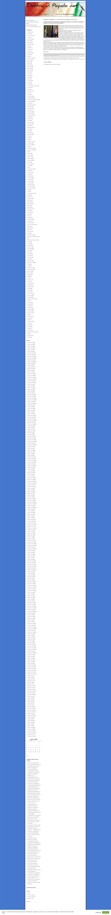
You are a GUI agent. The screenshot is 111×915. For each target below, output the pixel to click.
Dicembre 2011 (30, 647)
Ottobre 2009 (30, 692)
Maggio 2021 (30, 451)
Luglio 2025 (29, 365)
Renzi (28, 272)
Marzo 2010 (29, 684)
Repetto (29, 274)
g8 (27, 151)
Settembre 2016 (30, 548)
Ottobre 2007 (30, 734)
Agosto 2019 (30, 488)
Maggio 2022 (30, 431)
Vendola (29, 326)
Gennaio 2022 (30, 438)
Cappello (29, 75)
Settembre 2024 (30, 382)
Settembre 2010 (30, 673)
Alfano (28, 40)
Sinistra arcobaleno (31, 298)
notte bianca (29, 222)
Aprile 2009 (29, 703)
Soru (28, 300)
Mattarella (29, 203)
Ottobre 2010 (30, 672)
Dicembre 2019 (30, 481)
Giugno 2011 (30, 658)
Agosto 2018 (30, 509)
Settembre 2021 (30, 444)
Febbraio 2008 (30, 727)
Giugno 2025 (30, 366)
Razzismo (29, 267)
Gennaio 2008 (30, 729)
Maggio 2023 (30, 410)
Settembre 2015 (30, 569)
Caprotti (29, 77)
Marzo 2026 (29, 351)
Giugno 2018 (30, 512)
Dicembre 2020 (30, 460)
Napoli (28, 217)
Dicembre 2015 (30, 564)
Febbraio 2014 (30, 602)
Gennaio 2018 (30, 521)
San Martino (29, 285)
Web (28, 333)
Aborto (28, 33)
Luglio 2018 (29, 510)
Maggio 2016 (30, 555)
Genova (29, 155)
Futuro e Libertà (30, 150)
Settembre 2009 (30, 694)
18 (28, 749)
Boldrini (29, 63)
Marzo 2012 (29, 642)
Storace (29, 305)
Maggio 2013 (30, 618)
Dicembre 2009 (30, 689)
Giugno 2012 (30, 637)
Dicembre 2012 (30, 627)
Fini (28, 136)
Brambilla (29, 66)
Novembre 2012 (30, 628)
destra (28, 103)
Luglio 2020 (29, 469)
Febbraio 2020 (30, 477)
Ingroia (28, 174)
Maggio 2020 (30, 472)
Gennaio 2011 (30, 666)
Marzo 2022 (29, 434)
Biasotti (28, 61)
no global (29, 221)
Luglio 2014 (29, 594)
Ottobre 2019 (30, 484)
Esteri (28, 120)
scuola (28, 292)
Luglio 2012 (29, 635)
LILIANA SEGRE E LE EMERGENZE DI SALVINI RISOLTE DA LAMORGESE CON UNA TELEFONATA (64, 59)
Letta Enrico (29, 186)
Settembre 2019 (30, 486)
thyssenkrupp (30, 312)
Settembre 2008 (30, 715)
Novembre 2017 (30, 524)
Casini (28, 84)
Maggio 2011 (30, 659)
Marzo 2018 (29, 517)
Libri (28, 191)
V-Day (28, 323)
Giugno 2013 (30, 616)
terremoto (29, 311)
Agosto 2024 (30, 384)
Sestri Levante (30, 293)
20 (33, 749)
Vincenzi (29, 330)
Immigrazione (30, 169)
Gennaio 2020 (30, 479)
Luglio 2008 (29, 718)
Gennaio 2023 (30, 417)
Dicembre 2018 (30, 502)
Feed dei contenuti (31, 894)
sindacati (29, 297)
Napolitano (29, 219)
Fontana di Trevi (30, 141)
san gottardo (29, 283)
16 (39, 747)
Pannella (29, 231)
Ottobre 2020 (30, 464)
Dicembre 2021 (30, 439)
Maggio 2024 (30, 389)
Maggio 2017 (30, 535)
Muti (28, 215)
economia (29, 111)
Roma (28, 279)
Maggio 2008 (30, 722)
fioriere (28, 137)
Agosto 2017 (30, 529)
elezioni (29, 113)
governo (29, 160)
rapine (28, 266)
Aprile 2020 (29, 474)
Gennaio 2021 (30, 458)
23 (39, 749)
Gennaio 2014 (30, 604)
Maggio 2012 (30, 639)
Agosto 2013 (30, 613)
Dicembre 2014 (30, 585)
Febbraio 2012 (30, 644)
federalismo (29, 127)
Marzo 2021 (29, 455)
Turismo (29, 318)
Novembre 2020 (30, 462)
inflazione (29, 172)
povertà (28, 253)
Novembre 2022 (30, 420)
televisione (29, 309)
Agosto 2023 (30, 405)
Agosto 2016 (30, 550)
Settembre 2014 (30, 590)
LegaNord (29, 184)
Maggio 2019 (30, 493)
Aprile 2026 (29, 349)
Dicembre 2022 (30, 418)
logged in (51, 64)
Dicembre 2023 (30, 398)
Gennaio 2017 (30, 542)
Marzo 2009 (29, 705)
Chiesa (28, 87)
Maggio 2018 (30, 514)
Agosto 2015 (30, 571)
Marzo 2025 (29, 372)
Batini (28, 56)
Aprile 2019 (29, 495)
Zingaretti (29, 335)
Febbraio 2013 (30, 623)
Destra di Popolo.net (55, 9)
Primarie (29, 257)
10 (26, 747)
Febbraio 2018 (30, 519)
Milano (28, 207)
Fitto (28, 139)
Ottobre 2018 (30, 505)
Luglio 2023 (29, 406)
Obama (28, 226)
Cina (28, 89)
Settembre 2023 (30, 403)
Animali (28, 47)
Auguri (28, 54)
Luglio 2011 (29, 656)
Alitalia (28, 42)
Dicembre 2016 (30, 543)
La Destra (29, 179)
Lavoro (28, 182)
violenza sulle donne (31, 331)
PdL (28, 243)
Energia (29, 117)
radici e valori (30, 262)
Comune (29, 91)
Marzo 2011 (29, 663)
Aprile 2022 (29, 432)
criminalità (29, 98)
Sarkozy (29, 290)
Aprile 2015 (29, 578)
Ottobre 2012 (30, 630)
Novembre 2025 (30, 358)
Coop (28, 92)
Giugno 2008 (30, 720)
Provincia (29, 260)
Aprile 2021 (29, 453)
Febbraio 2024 (30, 394)
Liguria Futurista (30, 193)
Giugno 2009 (30, 699)
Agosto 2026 (30, 342)
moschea (29, 212)
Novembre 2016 (30, 545)
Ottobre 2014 (30, 588)
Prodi (28, 259)
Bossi (28, 65)
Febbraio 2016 (30, 561)
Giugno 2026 (30, 346)
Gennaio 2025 (30, 375)
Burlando (29, 70)
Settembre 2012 (30, 632)
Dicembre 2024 (30, 377)
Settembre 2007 (30, 736)
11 (28, 747)
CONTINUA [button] (105, 912)
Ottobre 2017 (30, 526)
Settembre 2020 (30, 465)
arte (28, 51)
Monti (28, 210)
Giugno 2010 (30, 679)
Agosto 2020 (30, 467)
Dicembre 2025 (30, 356)
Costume (29, 96)
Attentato (29, 52)
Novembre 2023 (30, 399)
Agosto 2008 (30, 717)
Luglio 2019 (29, 490)
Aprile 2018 (29, 516)
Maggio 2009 (30, 701)
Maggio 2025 (30, 368)
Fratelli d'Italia (30, 148)
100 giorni (29, 32)
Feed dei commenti (31, 896)
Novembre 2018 (30, 503)
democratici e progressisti (32, 99)
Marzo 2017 (29, 538)
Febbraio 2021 (30, 457)
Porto (28, 252)
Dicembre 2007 (30, 731)
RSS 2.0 (82, 54)
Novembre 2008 (30, 711)
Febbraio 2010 (30, 685)
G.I (30, 901)
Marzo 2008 (29, 725)
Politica (28, 248)
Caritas (28, 78)
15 (37, 747)
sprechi (28, 302)
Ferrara (28, 129)
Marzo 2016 (29, 559)
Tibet (28, 314)
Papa (28, 233)
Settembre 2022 (30, 424)
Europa (28, 124)
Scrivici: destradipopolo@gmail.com (33, 26)
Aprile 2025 (29, 370)
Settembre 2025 (30, 361)
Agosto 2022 (30, 425)
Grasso (28, 162)
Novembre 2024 (30, 379)
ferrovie (28, 132)
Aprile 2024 (29, 391)
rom (28, 278)
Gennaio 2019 (30, 500)
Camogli (29, 72)
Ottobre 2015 (30, 568)
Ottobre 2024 (30, 380)
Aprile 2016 (29, 557)
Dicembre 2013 (30, 606)
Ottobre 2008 (30, 713)
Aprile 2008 (29, 724)
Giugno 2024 (30, 387)
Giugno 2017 (30, 533)
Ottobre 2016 (30, 547)
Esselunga (29, 118)
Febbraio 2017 (30, 540)
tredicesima (29, 316)
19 (31, 749)
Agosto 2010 (30, 675)
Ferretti (28, 130)
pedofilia (29, 245)
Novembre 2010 (30, 670)
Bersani (29, 59)
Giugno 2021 (30, 450)
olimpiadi (29, 228)
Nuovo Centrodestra (31, 224)
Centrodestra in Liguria (32, 85)
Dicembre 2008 (30, 710)
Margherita (29, 198)
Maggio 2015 (30, 576)
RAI (28, 264)
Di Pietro (29, 106)
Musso (28, 214)
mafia (28, 195)
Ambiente (29, 44)
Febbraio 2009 (30, 706)
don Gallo (29, 110)
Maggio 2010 (30, 680)
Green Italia (29, 163)
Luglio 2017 (29, 531)
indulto (28, 170)
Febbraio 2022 (30, 436)
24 (26, 751)
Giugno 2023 (30, 408)
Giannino (29, 156)
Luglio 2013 (29, 614)
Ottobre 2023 (30, 401)
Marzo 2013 (29, 621)
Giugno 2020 (30, 470)
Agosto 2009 (30, 696)
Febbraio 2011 (30, 665)
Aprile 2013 (29, 620)
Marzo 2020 (29, 476)
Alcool (28, 37)
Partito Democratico (31, 240)
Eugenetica (29, 122)
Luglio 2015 (29, 573)
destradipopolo (30, 104)
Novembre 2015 (30, 566)
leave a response (48, 55)
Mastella (29, 202)
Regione (29, 271)
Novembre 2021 (30, 441)
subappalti (29, 307)
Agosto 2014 (30, 592)
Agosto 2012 (30, 633)
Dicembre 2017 (30, 522)
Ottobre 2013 (30, 609)
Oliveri (28, 229)
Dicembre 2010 (30, 668)
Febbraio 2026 (30, 353)
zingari (28, 337)
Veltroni (28, 324)
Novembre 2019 (30, 483)
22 (37, 749)
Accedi (28, 893)
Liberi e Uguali (30, 188)
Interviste (29, 176)
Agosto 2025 (30, 363)
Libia (28, 189)
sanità (28, 288)
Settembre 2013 (30, 611)
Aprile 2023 (29, 412)
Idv (28, 167)
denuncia (66, 54)
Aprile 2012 (29, 640)
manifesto (29, 196)
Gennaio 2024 (30, 396)
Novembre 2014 (30, 587)
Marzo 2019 (29, 496)
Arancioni (29, 49)
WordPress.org (30, 898)
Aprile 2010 (29, 682)
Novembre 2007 (30, 732)
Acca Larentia (30, 35)
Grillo (28, 165)
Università (29, 321)
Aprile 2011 (29, 661)
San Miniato (29, 286)
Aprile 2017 (29, 536)
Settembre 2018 (30, 507)
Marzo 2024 (29, 392)
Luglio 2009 (29, 698)
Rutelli (28, 281)
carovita (29, 80)
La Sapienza (30, 181)
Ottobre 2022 (30, 422)
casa (28, 82)
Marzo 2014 (29, 601)
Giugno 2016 (30, 554)
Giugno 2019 (30, 491)
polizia (28, 250)
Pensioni (29, 246)
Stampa (29, 304)
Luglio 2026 (29, 344)
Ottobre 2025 (30, 360)
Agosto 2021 (30, 446)
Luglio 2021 (29, 448)
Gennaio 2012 (30, 646)
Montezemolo (30, 208)
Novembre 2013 (30, 607)
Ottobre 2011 (30, 651)
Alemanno (29, 39)
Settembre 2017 (30, 528)
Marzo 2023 (29, 413)
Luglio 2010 (29, 677)
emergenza (29, 115)
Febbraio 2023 (30, 415)
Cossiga (29, 94)
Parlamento (29, 234)
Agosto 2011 (29, 654)
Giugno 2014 (30, 595)
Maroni (28, 200)
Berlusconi (29, 58)
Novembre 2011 (30, 649)
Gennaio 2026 (30, 354)
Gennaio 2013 (30, 625)
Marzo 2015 (29, 580)
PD (28, 241)
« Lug (27, 755)
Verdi (28, 328)
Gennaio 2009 (30, 708)
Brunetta (29, 68)
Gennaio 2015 (30, 583)
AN (28, 46)
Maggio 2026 (30, 347)
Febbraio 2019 (30, 498)
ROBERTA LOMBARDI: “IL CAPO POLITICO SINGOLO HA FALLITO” (60, 19)
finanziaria (29, 134)
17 (26, 749)
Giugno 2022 (30, 429)
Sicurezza (29, 295)
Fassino (29, 125)
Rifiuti (28, 276)
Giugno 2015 (30, 575)
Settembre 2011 (30, 653)
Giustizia (29, 158)
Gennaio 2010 (30, 687)
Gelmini (29, 153)
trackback (52, 55)
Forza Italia (29, 144)
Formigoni (29, 143)
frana (28, 146)
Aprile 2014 (29, 599)
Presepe (29, 255)
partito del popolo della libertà (33, 236)
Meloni (28, 205)
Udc (28, 319)
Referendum (29, 269)
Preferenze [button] (98, 912)
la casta (29, 177)
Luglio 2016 (29, 552)
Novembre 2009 (30, 691)
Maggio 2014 (30, 597)
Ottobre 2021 (30, 443)
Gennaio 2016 (30, 562)
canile (28, 73)
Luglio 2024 (29, 386)
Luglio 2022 (29, 427)
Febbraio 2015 (30, 581)
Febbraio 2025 (30, 373)
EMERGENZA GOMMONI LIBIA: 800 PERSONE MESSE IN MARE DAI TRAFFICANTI (61, 57)
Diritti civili (29, 108)
